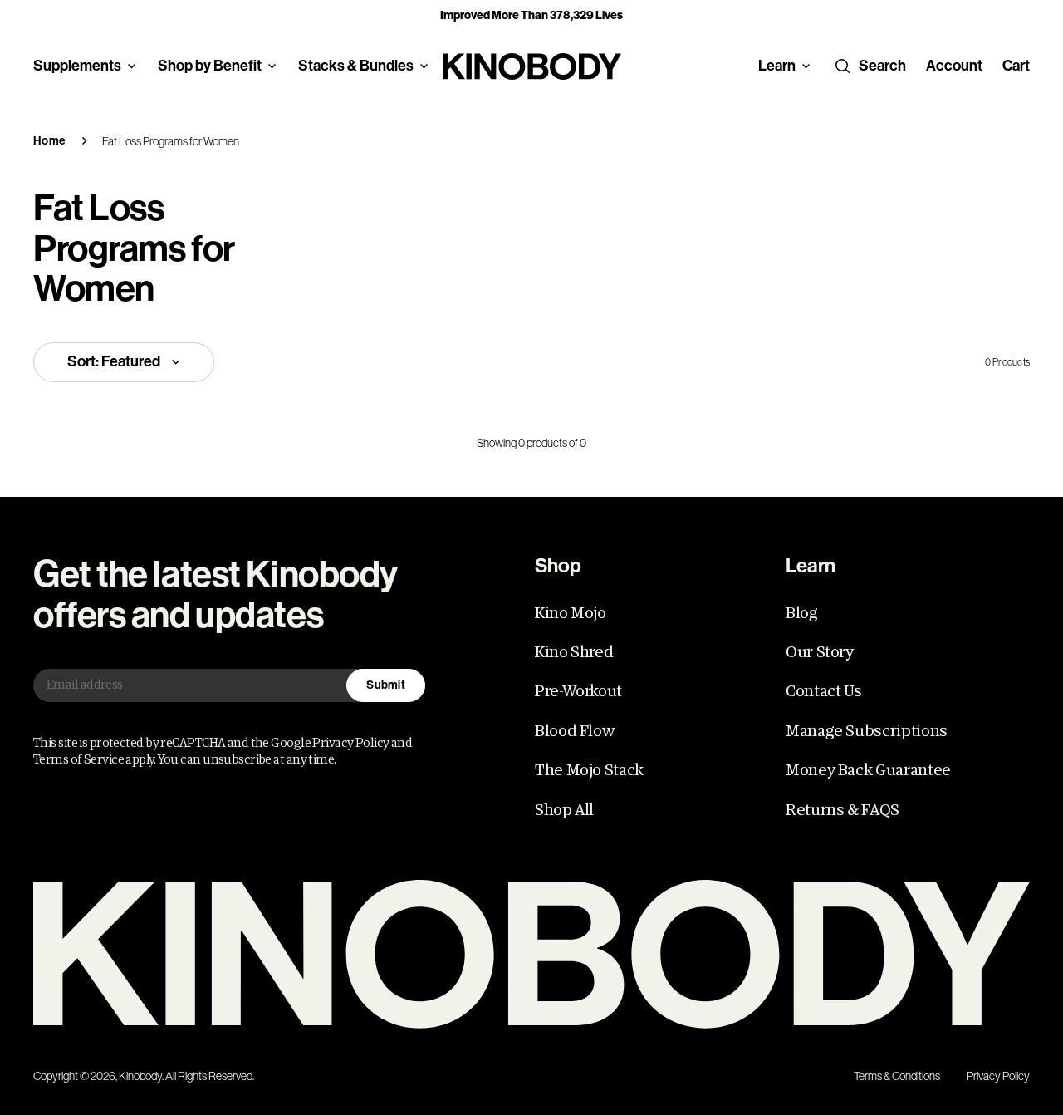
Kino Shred (574, 652)
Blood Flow (574, 731)
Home (49, 141)
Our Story (820, 652)
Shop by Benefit (210, 65)
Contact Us (823, 691)
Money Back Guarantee (868, 770)
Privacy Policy (998, 1076)
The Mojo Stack (589, 770)
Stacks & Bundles (356, 65)
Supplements (77, 65)
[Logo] (531, 954)
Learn (777, 65)
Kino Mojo (570, 613)
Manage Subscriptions (867, 731)
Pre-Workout (578, 691)
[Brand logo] (532, 66)
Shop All (564, 810)
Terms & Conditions (897, 1076)
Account (954, 65)
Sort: (113, 361)
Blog (802, 613)
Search (882, 65)
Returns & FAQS (842, 810)
